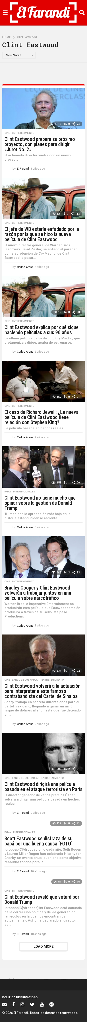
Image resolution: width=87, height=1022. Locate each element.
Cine (7, 133)
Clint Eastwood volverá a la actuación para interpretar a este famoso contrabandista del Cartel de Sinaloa (42, 691)
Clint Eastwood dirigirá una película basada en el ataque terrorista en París (43, 786)
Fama (7, 491)
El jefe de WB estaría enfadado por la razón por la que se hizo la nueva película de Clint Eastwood (41, 234)
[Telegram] (51, 1004)
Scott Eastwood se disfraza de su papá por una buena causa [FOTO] (38, 841)
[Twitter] (32, 1004)
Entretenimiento (23, 133)
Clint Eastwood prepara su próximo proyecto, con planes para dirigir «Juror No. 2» (39, 144)
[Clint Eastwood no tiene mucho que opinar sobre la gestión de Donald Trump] (43, 467)
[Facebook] (13, 1004)
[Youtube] (42, 1004)
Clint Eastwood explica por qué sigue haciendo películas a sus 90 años (41, 330)
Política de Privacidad (20, 997)
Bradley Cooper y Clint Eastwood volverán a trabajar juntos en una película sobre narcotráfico (37, 593)
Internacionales (24, 491)
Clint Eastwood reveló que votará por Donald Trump (41, 899)
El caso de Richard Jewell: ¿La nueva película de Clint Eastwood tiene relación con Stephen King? (41, 417)
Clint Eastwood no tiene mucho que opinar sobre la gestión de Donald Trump (40, 503)
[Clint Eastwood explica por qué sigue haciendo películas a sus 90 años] (43, 296)
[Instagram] (22, 1004)
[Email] (4, 1004)
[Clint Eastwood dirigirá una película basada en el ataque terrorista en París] (43, 753)
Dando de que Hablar (25, 680)
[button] (5, 12)
